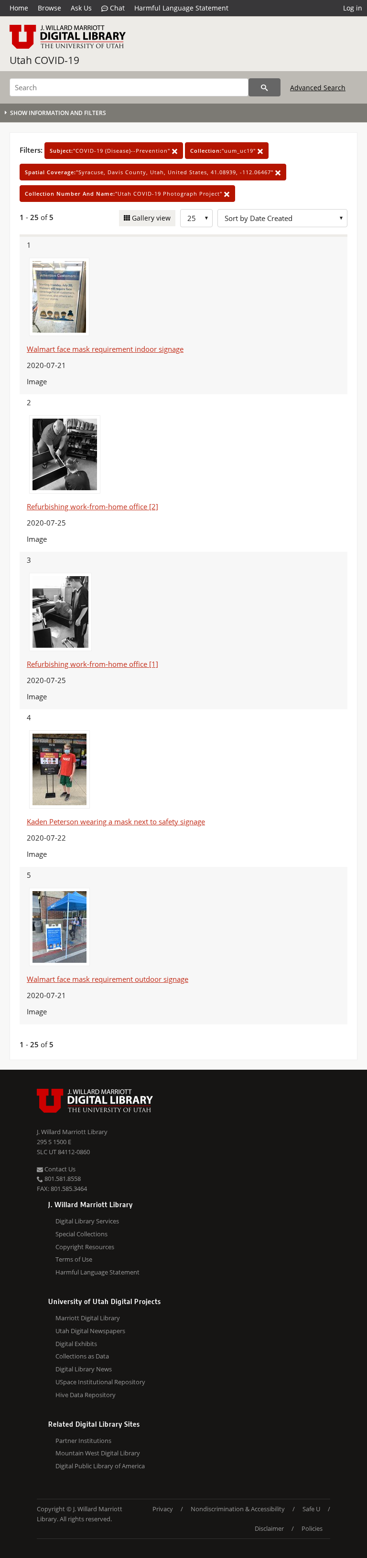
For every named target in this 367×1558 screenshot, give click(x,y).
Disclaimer (269, 1528)
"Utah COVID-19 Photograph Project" (124, 193)
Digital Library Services (87, 1221)
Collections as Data (82, 1356)
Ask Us (81, 7)
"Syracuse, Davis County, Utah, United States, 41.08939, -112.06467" (150, 172)
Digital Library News (83, 1369)
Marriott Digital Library (87, 1318)
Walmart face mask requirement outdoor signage (107, 979)
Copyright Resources (84, 1246)
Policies (312, 1528)
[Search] (264, 87)
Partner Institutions (83, 1440)
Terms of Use (73, 1259)
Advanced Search (317, 87)
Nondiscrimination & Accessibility (238, 1509)
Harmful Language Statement (181, 7)
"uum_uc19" (224, 150)
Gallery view (150, 217)
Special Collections (81, 1234)
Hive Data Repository (85, 1394)
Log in (352, 7)
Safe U (311, 1509)
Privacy (162, 1509)
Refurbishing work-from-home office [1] (92, 664)
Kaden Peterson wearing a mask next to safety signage (116, 821)
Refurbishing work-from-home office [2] (92, 506)
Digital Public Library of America (100, 1466)
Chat (116, 7)
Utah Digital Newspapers (90, 1330)
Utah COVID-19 (44, 60)
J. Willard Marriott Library (72, 1131)
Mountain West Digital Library (97, 1453)
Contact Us (59, 1169)
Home (19, 7)
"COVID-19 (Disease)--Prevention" (111, 150)
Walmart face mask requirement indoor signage (105, 349)
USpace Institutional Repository (100, 1382)
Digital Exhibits (76, 1343)
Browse (49, 7)
